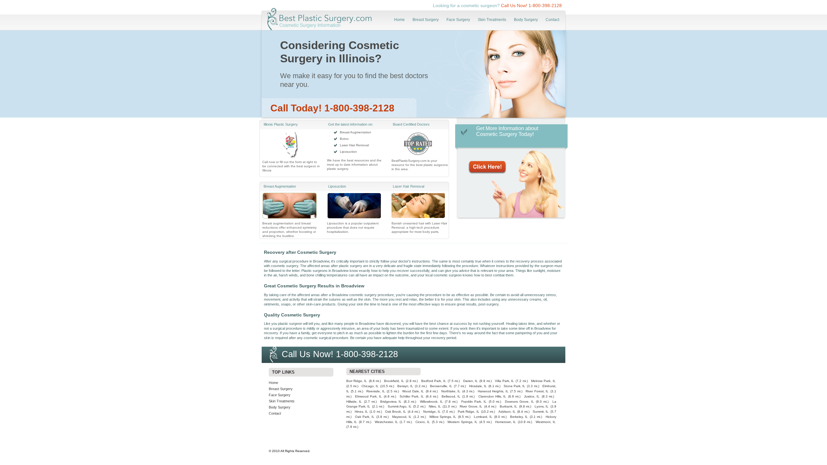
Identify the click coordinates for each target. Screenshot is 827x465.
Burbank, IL (508, 406)
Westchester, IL (386, 422)
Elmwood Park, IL (368, 396)
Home (399, 19)
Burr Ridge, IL (356, 381)
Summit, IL (541, 411)
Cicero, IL (422, 422)
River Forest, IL (537, 391)
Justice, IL (531, 396)
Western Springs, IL (462, 422)
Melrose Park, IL (543, 381)
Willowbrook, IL (431, 401)
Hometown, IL (505, 422)
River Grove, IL (471, 406)
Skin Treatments (492, 19)
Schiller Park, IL (412, 396)
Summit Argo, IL (400, 406)
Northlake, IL (451, 391)
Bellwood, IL (451, 396)
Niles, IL (435, 406)
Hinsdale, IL (478, 386)
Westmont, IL (546, 422)
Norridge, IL (432, 411)
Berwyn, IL (405, 386)
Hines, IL (361, 411)
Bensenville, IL (441, 386)
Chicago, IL (370, 386)
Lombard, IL (483, 416)
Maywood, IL (402, 416)
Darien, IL (470, 381)
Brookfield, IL (394, 381)
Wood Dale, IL (413, 391)
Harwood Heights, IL (493, 391)
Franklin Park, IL (474, 401)
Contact (552, 19)
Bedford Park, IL (433, 381)
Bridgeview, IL (391, 401)
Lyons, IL (542, 406)
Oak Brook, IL (395, 411)
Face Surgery (458, 19)
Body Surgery (526, 19)
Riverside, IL (375, 391)
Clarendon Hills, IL (492, 396)
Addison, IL (507, 411)
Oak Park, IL (364, 416)
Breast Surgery (426, 19)
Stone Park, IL (514, 386)
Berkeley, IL (519, 416)
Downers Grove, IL (519, 401)
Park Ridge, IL (468, 411)
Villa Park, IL (504, 381)
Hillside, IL (354, 401)
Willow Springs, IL (442, 416)
